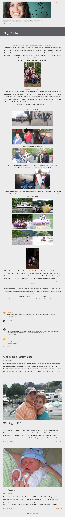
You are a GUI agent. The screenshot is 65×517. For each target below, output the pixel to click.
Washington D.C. (12, 423)
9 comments (10, 374)
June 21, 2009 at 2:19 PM (12, 343)
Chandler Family (10, 329)
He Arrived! (9, 490)
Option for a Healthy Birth (17, 356)
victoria (8, 338)
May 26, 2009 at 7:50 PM (12, 334)
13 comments (10, 508)
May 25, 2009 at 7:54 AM (12, 325)
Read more (59, 374)
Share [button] (58, 303)
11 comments (10, 441)
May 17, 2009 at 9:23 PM (12, 316)
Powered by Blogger (33, 513)
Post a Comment (7, 346)
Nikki (8, 320)
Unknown (9, 312)
